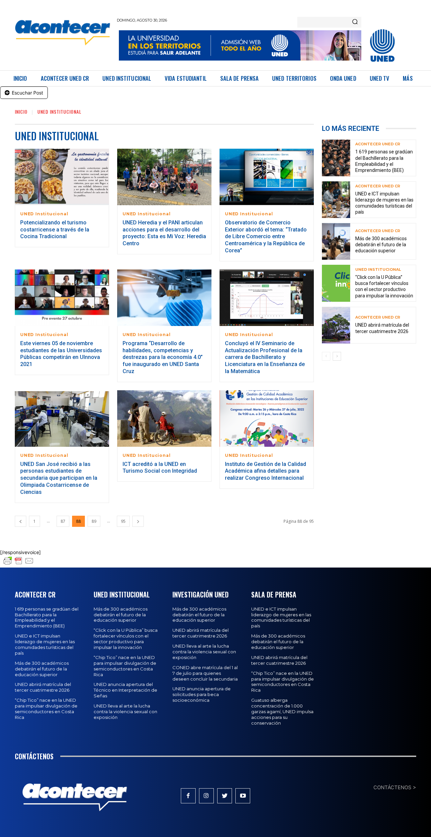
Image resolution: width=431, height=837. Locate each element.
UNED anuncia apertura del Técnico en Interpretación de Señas (125, 690)
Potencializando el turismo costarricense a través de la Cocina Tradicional (54, 229)
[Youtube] (242, 795)
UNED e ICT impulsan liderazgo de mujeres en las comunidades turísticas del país (384, 203)
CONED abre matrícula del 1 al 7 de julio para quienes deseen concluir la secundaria (205, 673)
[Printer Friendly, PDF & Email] (18, 564)
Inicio (21, 111)
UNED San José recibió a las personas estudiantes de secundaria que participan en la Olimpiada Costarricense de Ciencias (58, 478)
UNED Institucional (44, 214)
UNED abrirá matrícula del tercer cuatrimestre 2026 (43, 687)
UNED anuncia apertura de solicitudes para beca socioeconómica (201, 694)
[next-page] (138, 521)
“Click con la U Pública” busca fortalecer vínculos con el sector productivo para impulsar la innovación (126, 638)
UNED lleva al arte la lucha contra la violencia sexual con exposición (125, 711)
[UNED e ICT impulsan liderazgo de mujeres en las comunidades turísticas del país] (336, 199)
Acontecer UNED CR (377, 144)
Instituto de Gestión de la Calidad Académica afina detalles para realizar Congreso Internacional (265, 471)
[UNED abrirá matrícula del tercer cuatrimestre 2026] (336, 325)
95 (123, 521)
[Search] (355, 22)
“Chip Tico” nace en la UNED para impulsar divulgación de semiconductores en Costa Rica (46, 708)
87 (63, 521)
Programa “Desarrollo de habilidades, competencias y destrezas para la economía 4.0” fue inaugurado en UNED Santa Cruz (163, 357)
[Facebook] (188, 795)
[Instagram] (206, 795)
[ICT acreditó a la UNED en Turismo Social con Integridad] (164, 418)
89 (94, 521)
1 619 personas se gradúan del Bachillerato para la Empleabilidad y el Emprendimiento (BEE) (46, 617)
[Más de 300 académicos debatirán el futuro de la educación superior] (336, 241)
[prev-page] (20, 521)
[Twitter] (224, 795)
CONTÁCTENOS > (394, 787)
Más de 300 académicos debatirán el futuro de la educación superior (381, 244)
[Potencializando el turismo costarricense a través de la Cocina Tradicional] (62, 177)
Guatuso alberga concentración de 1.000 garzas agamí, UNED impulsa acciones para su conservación (282, 711)
